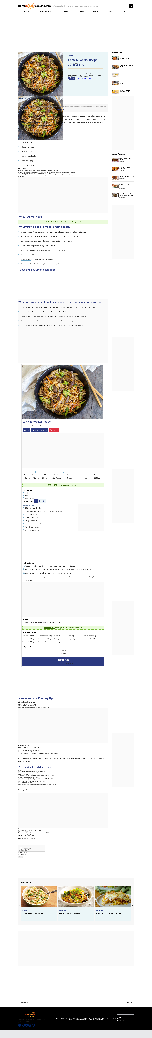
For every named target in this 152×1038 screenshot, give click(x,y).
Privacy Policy (96, 1018)
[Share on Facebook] (74, 65)
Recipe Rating (22, 835)
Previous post (23, 1002)
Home (19, 48)
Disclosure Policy (85, 1018)
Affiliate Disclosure (80, 1019)
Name (20, 852)
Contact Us (91, 1019)
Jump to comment (40, 430)
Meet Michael (60, 1018)
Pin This (55, 430)
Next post (130, 1002)
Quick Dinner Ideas (24, 98)
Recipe (24, 48)
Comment (21, 838)
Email (20, 855)
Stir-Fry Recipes (37, 98)
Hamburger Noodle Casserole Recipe (67, 628)
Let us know (61, 663)
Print (72, 78)
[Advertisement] (76, 29)
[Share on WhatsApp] (83, 65)
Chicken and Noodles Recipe (67, 485)
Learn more (60, 109)
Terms (114, 1018)
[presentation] (19, 905)
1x (36, 501)
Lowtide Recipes (106, 1018)
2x (40, 501)
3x (44, 501)
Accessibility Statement (71, 1018)
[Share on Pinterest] (80, 65)
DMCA (71, 1019)
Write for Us (99, 1019)
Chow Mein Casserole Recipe (67, 222)
